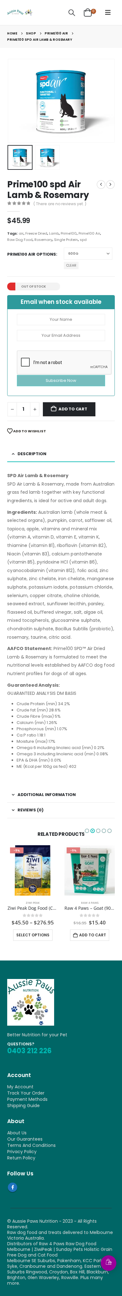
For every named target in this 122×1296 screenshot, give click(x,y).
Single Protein (66, 239)
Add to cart (72, 409)
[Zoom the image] (30, 982)
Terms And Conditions (31, 1145)
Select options (32, 935)
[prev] (101, 184)
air (21, 233)
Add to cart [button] (92, 935)
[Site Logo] (19, 12)
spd (83, 239)
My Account (20, 1087)
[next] (110, 184)
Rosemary (43, 239)
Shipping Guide (23, 1105)
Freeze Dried (36, 233)
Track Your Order (25, 1093)
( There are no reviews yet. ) (59, 203)
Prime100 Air (89, 233)
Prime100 (69, 233)
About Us (17, 1133)
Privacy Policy (22, 1151)
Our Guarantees (25, 1139)
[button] (72, 12)
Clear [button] (71, 265)
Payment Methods (27, 1099)
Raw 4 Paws (90, 903)
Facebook (12, 1187)
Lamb (54, 233)
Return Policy (21, 1158)
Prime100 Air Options (31, 254)
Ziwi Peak (33, 903)
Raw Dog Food (20, 239)
